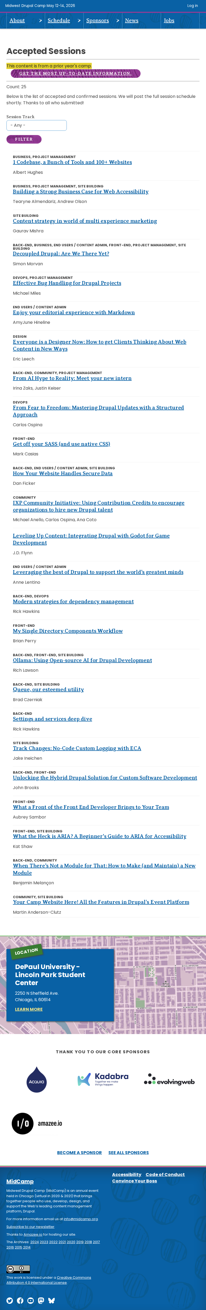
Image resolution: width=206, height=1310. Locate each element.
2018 (88, 1242)
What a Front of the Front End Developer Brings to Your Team (91, 807)
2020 (71, 1242)
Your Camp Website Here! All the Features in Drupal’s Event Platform (101, 902)
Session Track (20, 116)
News (131, 20)
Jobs (169, 20)
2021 (62, 1242)
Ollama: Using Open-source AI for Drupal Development (82, 660)
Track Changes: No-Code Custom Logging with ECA (77, 748)
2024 (34, 1242)
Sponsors (97, 20)
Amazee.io (33, 1234)
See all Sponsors (128, 1153)
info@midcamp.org (81, 1219)
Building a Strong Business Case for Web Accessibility (81, 192)
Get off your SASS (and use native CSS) (61, 444)
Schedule (59, 20)
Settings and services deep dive (52, 719)
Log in (192, 5)
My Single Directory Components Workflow (68, 631)
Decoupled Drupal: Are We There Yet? (61, 254)
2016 (10, 1247)
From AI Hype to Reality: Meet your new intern (72, 378)
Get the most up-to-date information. (75, 73)
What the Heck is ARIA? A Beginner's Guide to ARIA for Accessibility (99, 836)
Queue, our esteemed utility (48, 689)
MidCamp (20, 1181)
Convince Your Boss (134, 1181)
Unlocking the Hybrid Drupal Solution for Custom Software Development (105, 778)
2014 (27, 1247)
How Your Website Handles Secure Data (63, 473)
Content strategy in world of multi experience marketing (85, 221)
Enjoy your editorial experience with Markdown (74, 312)
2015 (18, 1247)
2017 (96, 1242)
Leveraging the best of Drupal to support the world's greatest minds (98, 572)
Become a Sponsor (79, 1153)
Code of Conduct (165, 1174)
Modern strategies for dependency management (73, 601)
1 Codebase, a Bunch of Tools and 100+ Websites (72, 162)
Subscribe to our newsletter (30, 1226)
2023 (44, 1242)
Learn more (29, 1009)
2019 (80, 1242)
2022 (53, 1242)
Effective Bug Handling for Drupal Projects (67, 283)
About (17, 20)
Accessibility (126, 1174)
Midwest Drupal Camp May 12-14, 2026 (40, 5)
